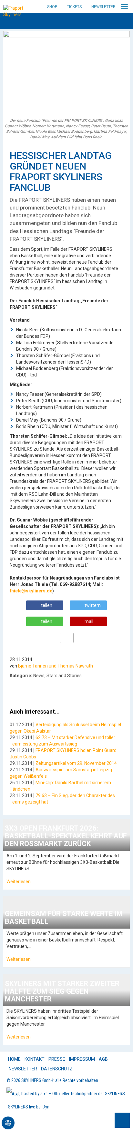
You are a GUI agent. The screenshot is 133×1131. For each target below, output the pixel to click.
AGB (103, 1059)
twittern (93, 605)
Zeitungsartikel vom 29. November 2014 (76, 763)
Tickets (74, 7)
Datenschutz (57, 1068)
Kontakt (35, 1059)
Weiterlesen (18, 881)
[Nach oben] (122, 1120)
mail (89, 621)
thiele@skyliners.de (31, 590)
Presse (56, 1059)
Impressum (82, 1059)
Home (14, 1059)
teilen (46, 605)
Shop (52, 7)
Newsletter (103, 7)
